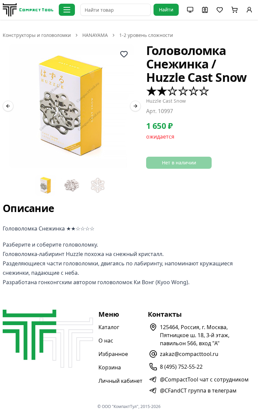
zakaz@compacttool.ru (189, 354)
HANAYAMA (95, 35)
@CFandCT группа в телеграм (198, 390)
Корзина (109, 367)
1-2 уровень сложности (146, 35)
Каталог (108, 327)
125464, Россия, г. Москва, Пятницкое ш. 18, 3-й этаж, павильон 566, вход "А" (194, 335)
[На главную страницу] (28, 9)
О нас (105, 340)
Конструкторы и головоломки (37, 35)
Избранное (113, 354)
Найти (166, 9)
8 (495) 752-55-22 (181, 366)
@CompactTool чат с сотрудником (204, 379)
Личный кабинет (120, 380)
